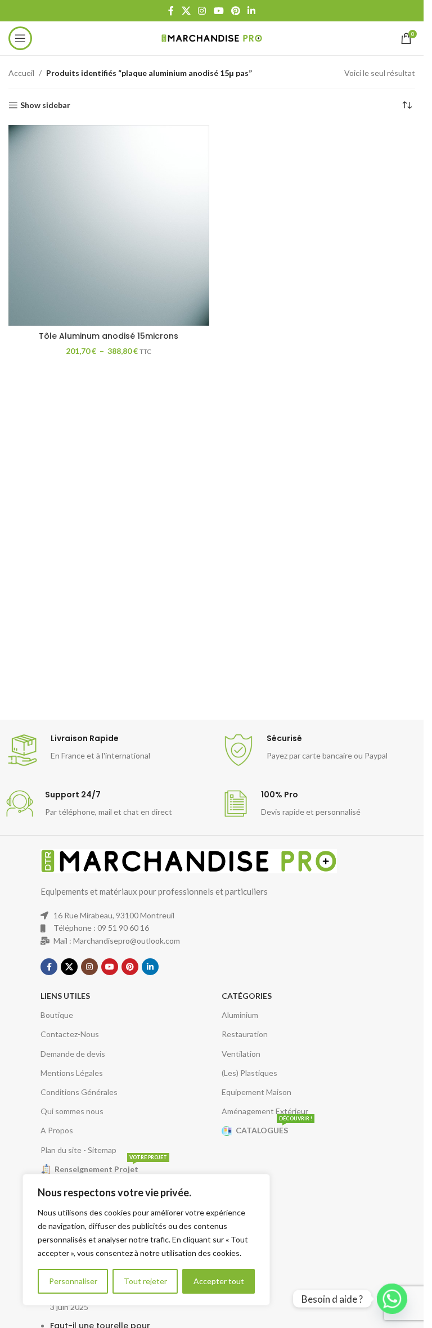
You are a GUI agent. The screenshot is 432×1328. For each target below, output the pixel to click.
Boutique (56, 1015)
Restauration (245, 1034)
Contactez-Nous (69, 1034)
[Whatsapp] (392, 1299)
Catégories (247, 996)
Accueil (21, 73)
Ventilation (241, 1053)
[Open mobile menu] (20, 38)
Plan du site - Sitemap (78, 1150)
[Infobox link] (108, 750)
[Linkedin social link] (251, 10)
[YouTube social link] (218, 10)
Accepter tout (219, 1281)
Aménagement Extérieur (265, 1111)
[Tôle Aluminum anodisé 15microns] (108, 225)
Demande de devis (72, 1053)
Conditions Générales (79, 1092)
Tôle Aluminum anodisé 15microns (108, 336)
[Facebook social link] (171, 10)
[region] (146, 1239)
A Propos (56, 1130)
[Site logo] (211, 37)
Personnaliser (73, 1281)
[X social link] (186, 10)
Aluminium (240, 1015)
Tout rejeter (145, 1281)
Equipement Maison (256, 1092)
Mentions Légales (71, 1073)
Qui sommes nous (72, 1111)
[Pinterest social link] (235, 10)
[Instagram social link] (202, 10)
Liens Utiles (65, 996)
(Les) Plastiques (249, 1073)
